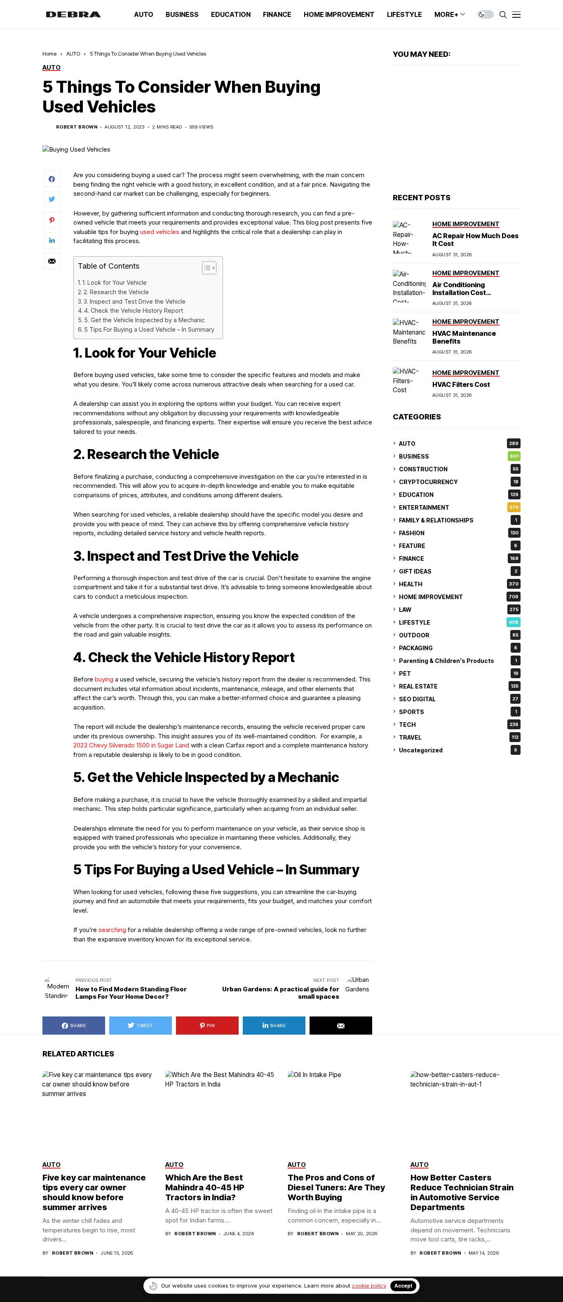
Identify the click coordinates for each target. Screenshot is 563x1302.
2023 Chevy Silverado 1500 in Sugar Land (131, 745)
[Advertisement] (457, 129)
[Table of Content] (209, 267)
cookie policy (369, 1285)
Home (49, 53)
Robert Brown (76, 127)
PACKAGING (458, 647)
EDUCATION (458, 494)
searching (112, 930)
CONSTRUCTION (458, 468)
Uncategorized (458, 749)
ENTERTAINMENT (458, 506)
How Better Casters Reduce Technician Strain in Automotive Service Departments (462, 1192)
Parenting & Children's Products (458, 660)
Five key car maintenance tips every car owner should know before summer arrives (94, 1192)
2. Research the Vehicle (116, 291)
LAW (458, 609)
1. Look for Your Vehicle (114, 282)
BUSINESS (458, 455)
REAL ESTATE (458, 685)
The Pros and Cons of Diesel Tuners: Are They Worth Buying (336, 1187)
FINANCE (458, 558)
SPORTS (458, 711)
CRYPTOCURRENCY (458, 481)
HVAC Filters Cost (461, 384)
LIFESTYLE (458, 621)
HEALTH (458, 583)
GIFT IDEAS (458, 570)
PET (458, 673)
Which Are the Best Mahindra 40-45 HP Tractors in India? (204, 1187)
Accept (403, 1286)
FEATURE (458, 545)
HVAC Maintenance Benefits (464, 337)
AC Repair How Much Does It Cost (475, 240)
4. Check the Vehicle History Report (133, 310)
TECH (458, 724)
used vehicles (159, 232)
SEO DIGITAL (458, 698)
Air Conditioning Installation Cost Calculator (459, 292)
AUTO (73, 53)
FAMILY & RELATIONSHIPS (458, 519)
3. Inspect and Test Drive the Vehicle (134, 301)
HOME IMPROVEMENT (458, 596)
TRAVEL (458, 736)
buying (104, 679)
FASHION (458, 532)
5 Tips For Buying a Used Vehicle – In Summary (149, 329)
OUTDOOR (458, 634)
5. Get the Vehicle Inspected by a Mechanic (144, 319)
